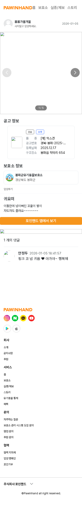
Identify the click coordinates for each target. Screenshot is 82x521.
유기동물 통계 (11, 398)
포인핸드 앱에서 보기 (41, 221)
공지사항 (8, 353)
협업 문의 (8, 431)
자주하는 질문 (11, 419)
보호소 (43, 7)
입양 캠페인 (10, 458)
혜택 (6, 404)
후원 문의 (8, 437)
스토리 (72, 7)
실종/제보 (58, 7)
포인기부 (8, 464)
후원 (6, 359)
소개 (6, 347)
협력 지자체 (10, 452)
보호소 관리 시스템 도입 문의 (19, 425)
